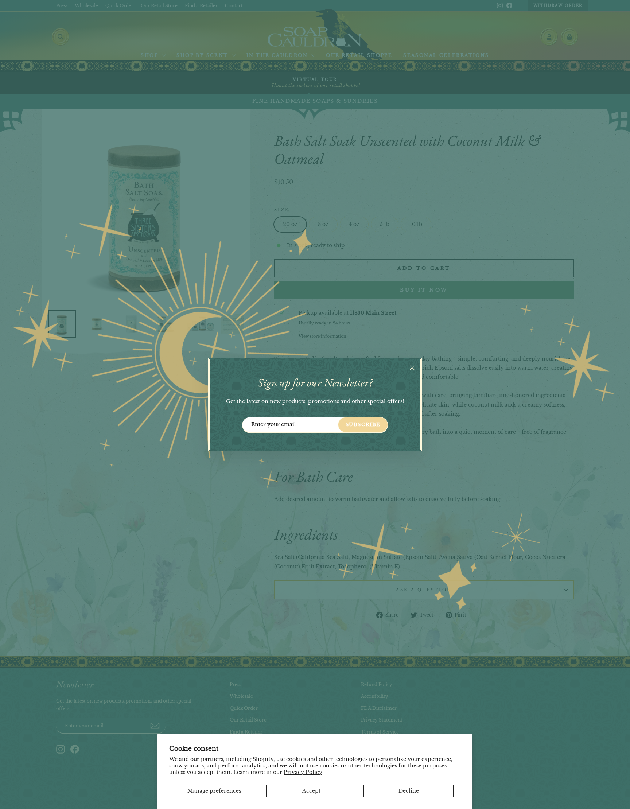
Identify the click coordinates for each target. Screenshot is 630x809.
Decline (408, 790)
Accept (311, 790)
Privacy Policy (303, 772)
